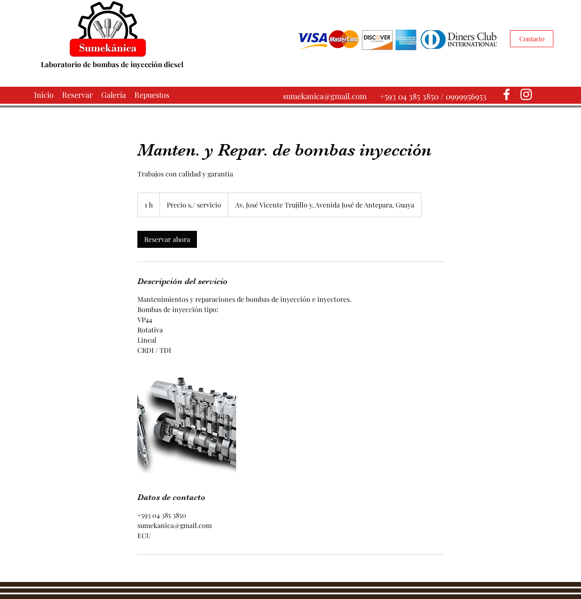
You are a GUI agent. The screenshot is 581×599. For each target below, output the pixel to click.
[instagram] (526, 94)
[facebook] (506, 94)
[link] (167, 239)
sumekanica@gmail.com (325, 96)
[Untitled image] (186, 423)
